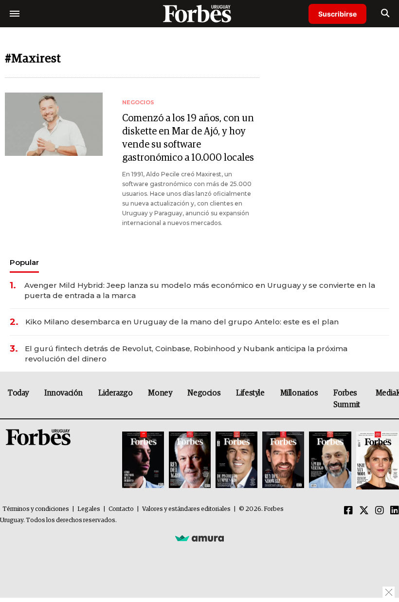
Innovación (63, 393)
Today (18, 393)
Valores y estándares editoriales (186, 509)
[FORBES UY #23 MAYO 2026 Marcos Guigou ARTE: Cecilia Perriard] (189, 460)
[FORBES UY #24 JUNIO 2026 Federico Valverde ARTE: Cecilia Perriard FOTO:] (143, 460)
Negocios (203, 393)
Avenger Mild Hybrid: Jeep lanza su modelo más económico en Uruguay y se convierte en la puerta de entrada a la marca (199, 290)
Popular (24, 262)
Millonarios (299, 393)
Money (160, 393)
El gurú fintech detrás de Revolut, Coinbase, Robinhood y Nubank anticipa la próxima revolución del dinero (186, 353)
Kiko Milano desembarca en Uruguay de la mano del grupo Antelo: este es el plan (182, 321)
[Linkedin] (394, 511)
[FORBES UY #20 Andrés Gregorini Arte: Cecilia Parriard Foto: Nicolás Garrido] (330, 460)
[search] (385, 13)
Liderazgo (115, 393)
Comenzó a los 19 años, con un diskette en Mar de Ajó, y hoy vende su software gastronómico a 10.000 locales (188, 138)
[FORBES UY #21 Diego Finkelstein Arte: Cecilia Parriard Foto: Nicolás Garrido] (283, 460)
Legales (88, 509)
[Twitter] (364, 511)
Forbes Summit (346, 399)
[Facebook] (348, 511)
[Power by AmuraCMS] (199, 538)
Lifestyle (250, 393)
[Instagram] (379, 511)
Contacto (121, 509)
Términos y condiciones (35, 509)
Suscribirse (337, 14)
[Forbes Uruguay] (199, 13)
